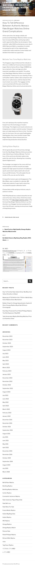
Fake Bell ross (7, 503)
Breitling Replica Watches (10, 489)
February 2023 (7, 371)
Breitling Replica (7, 486)
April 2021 (6, 447)
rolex (4, 541)
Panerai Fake (6, 531)
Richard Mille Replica (9, 538)
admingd (17, 20)
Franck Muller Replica (9, 510)
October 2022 (7, 385)
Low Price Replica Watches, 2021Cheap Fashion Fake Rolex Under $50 (16, 6)
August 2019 (6, 465)
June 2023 (6, 357)
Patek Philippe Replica (9, 534)
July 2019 (5, 468)
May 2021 (5, 444)
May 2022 (5, 402)
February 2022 (7, 412)
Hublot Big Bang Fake (9, 514)
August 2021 (6, 433)
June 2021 (6, 440)
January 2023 (7, 374)
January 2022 (7, 416)
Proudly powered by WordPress (11, 564)
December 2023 (7, 336)
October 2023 (7, 343)
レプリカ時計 (6, 552)
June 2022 (6, 399)
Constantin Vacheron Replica (11, 496)
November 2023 (7, 339)
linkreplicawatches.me (9, 250)
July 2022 (5, 395)
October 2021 (7, 426)
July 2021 (5, 437)
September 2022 (8, 388)
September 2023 (8, 346)
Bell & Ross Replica (8, 482)
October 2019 (7, 458)
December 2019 (7, 451)
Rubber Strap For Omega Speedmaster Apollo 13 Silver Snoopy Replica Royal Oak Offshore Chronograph (17, 305)
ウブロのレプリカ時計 (9, 548)
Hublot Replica (7, 517)
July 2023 (5, 353)
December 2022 (7, 378)
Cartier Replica (7, 493)
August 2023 (6, 350)
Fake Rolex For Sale (12, 217)
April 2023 (6, 364)
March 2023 (6, 367)
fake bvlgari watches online (20, 200)
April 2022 (6, 406)
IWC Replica (6, 521)
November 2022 (7, 381)
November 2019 (7, 454)
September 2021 (8, 430)
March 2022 (6, 409)
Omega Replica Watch (9, 527)
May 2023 (6, 360)
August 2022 (6, 392)
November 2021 (7, 423)
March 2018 (6, 472)
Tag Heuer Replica (8, 545)
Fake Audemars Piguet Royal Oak (12, 500)
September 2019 (8, 461)
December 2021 (7, 419)
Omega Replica (7, 524)
